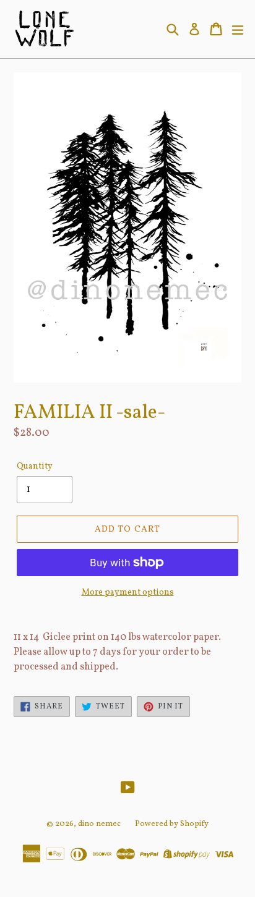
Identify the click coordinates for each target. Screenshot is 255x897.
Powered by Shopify (172, 824)
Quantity (35, 466)
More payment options (128, 592)
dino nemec (99, 824)
